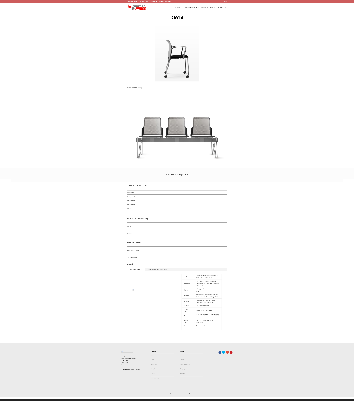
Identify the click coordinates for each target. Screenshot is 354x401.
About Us (212, 7)
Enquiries (220, 7)
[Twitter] (223, 352)
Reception (153, 369)
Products (177, 7)
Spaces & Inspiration (191, 7)
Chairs (152, 359)
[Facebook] (219, 352)
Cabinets (153, 373)
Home (181, 355)
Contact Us (204, 7)
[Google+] (227, 352)
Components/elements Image (157, 269)
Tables (152, 355)
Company (182, 369)
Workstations (154, 364)
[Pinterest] (231, 352)
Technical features (136, 269)
